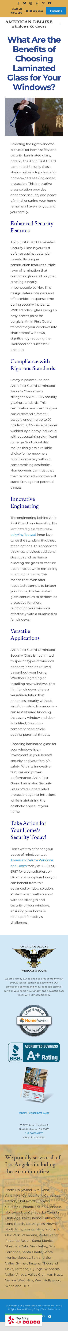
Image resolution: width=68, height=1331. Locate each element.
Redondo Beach (18, 1241)
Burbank (26, 1207)
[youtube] (49, 3)
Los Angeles (35, 1224)
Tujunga (36, 1269)
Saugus (24, 1258)
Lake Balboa (32, 1218)
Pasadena (29, 1235)
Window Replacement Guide (34, 1112)
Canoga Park (32, 1195)
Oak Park (12, 1235)
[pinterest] (43, 3)
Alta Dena (41, 1190)
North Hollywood (18, 1190)
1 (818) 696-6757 (34, 10)
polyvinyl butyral (23, 535)
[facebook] (18, 3)
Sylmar (21, 1263)
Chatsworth (27, 1201)
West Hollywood (47, 1280)
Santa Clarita (32, 1252)
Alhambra (13, 1195)
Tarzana (35, 1263)
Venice (10, 1280)
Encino (40, 1207)
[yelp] (37, 3)
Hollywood (13, 1212)
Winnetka (52, 1269)
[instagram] (30, 3)
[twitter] (24, 3)
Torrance (21, 1269)
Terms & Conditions (50, 1309)
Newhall (52, 1224)
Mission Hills (33, 1229)
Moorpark (52, 1229)
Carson (10, 1201)
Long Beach (14, 1224)
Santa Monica (43, 1241)
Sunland (38, 1258)
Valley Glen (37, 1275)
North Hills (13, 1229)
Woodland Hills (17, 1286)
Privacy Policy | (33, 1309)
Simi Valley (38, 1246)
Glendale (54, 1207)
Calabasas (52, 1195)
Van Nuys (54, 1275)
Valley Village (15, 1275)
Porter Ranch (49, 1235)
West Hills (25, 1280)
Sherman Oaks (17, 1246)
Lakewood (51, 1218)
